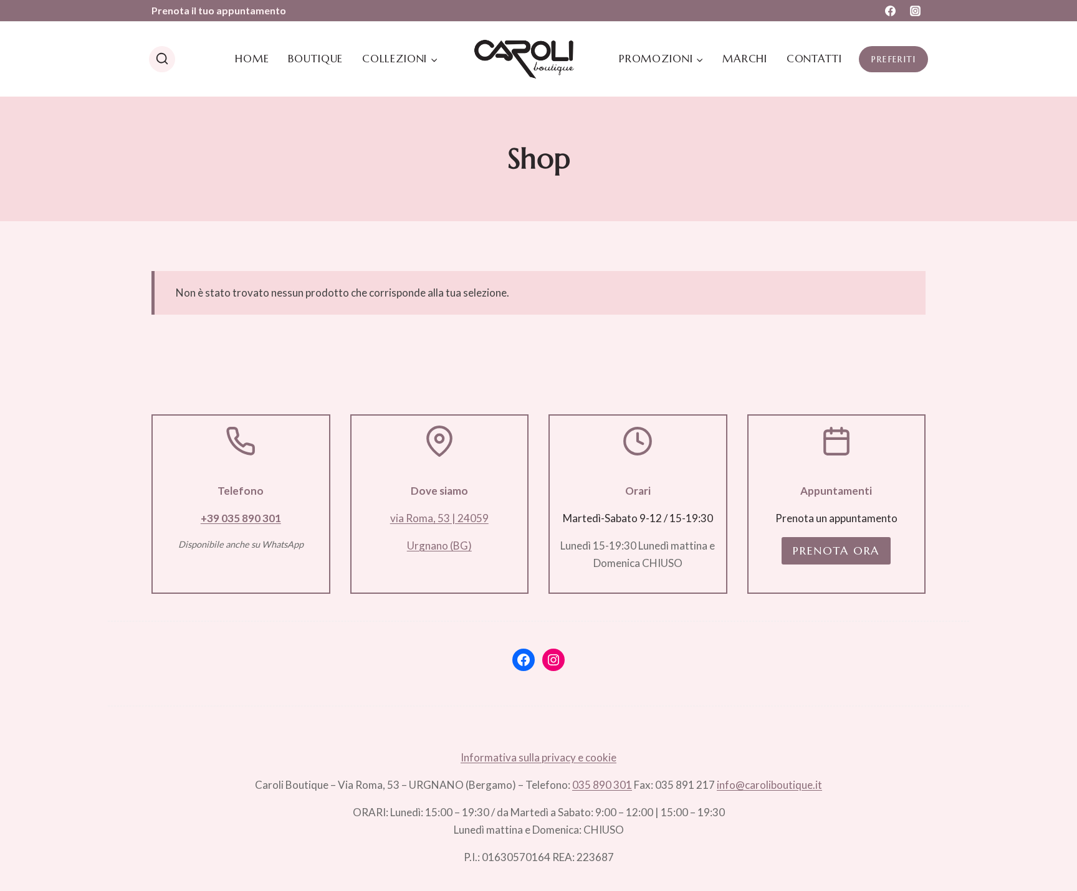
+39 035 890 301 (241, 518)
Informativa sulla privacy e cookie (538, 757)
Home (252, 58)
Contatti (814, 58)
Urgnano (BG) (439, 545)
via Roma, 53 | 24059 (439, 518)
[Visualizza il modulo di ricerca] (162, 59)
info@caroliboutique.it (769, 784)
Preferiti (893, 59)
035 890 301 (602, 784)
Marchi (744, 58)
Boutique (315, 58)
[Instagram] (915, 10)
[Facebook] (890, 10)
